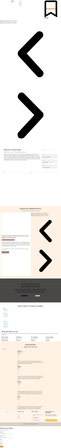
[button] (30, 54)
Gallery (20, 3)
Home (20, 1)
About (20, 2)
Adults (1, 439)
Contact (20, 4)
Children (1, 442)
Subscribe (51, 420)
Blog (20, 5)
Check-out (2, 435)
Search (1, 446)
